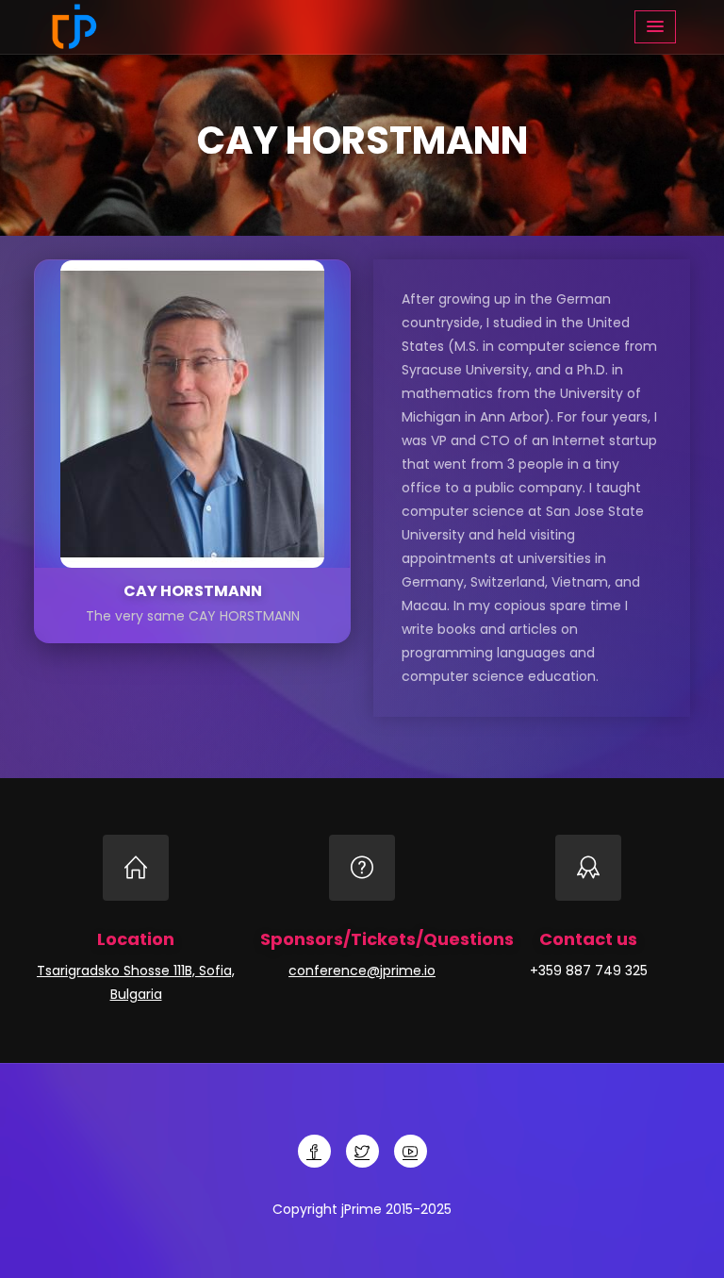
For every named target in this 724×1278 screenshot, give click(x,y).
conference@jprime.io (362, 970)
